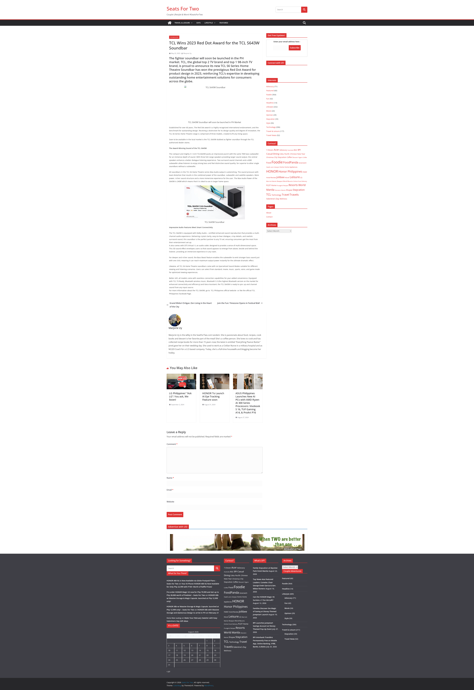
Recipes (285, 185)
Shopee (289, 190)
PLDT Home (271, 185)
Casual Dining (272, 153)
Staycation (270, 119)
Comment (172, 444)
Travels (294, 194)
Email (170, 489)
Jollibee (280, 177)
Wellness (283, 199)
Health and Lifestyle (272, 167)
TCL (268, 194)
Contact (269, 217)
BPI (299, 150)
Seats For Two (183, 8)
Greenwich (302, 163)
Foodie (269, 94)
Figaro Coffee (302, 157)
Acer (276, 149)
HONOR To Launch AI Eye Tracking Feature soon (213, 396)
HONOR (272, 171)
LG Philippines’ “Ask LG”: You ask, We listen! (180, 396)
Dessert (295, 157)
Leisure (295, 177)
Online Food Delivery (300, 181)
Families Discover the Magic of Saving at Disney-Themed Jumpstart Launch (264, 611)
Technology (174, 37)
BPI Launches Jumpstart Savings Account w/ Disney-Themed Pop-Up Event (264, 626)
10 (169, 650)
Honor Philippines (290, 171)
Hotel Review (271, 177)
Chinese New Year (297, 154)
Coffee (289, 157)
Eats (199, 23)
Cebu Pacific (285, 154)
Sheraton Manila (280, 190)
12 (185, 650)
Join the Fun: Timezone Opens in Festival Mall (238, 303)
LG (301, 177)
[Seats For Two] (170, 23)
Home (281, 167)
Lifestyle (209, 23)
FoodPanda (290, 162)
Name (170, 478)
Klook (287, 177)
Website (170, 501)
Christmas (270, 157)
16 (215, 650)
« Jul (168, 671)
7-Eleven (269, 150)
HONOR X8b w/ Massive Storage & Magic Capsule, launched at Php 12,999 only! (192, 598)
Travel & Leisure (182, 23)
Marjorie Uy (187, 53)
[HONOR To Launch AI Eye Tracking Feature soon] (214, 375)
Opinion (269, 115)
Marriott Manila (271, 181)
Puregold (280, 185)
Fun (267, 98)
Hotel (305, 172)
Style (268, 123)
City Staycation (280, 157)
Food (268, 162)
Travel (285, 194)
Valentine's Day (272, 198)
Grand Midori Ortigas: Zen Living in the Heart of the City (191, 305)
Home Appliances (291, 167)
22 (207, 655)
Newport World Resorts (285, 181)
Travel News (271, 135)
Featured (223, 23)
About (268, 213)
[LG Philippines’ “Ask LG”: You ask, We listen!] (181, 375)
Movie (268, 111)
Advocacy (270, 86)
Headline (270, 103)
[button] (191, 23)
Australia (290, 150)
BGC (295, 150)
